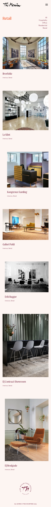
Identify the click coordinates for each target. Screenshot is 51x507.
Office (44, 22)
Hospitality (43, 20)
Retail (45, 28)
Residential (43, 25)
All (46, 17)
